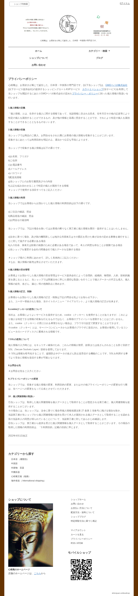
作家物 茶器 (17, 468)
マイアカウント (78, 530)
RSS (73, 543)
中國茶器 (15, 472)
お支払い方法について (81, 508)
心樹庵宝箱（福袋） (21, 476)
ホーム (38, 51)
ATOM (80, 543)
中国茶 (14, 463)
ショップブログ (78, 516)
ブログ (99, 58)
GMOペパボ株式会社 (116, 85)
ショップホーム (78, 499)
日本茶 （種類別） (20, 459)
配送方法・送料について (83, 512)
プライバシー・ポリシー (85, 93)
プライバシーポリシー (81, 539)
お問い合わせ (39, 65)
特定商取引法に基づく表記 (84, 521)
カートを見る (77, 534)
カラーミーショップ (92, 89)
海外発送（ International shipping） (28, 480)
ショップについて (38, 58)
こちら (37, 573)
